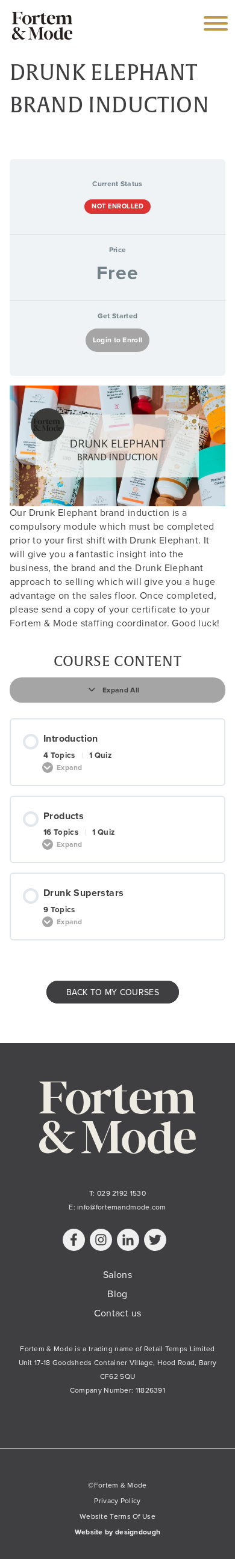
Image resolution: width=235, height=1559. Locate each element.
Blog (117, 1294)
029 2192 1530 (121, 1193)
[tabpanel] (117, 508)
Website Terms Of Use (117, 1516)
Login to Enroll (118, 340)
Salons (117, 1275)
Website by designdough (118, 1532)
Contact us (118, 1313)
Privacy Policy (117, 1501)
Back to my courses (112, 992)
